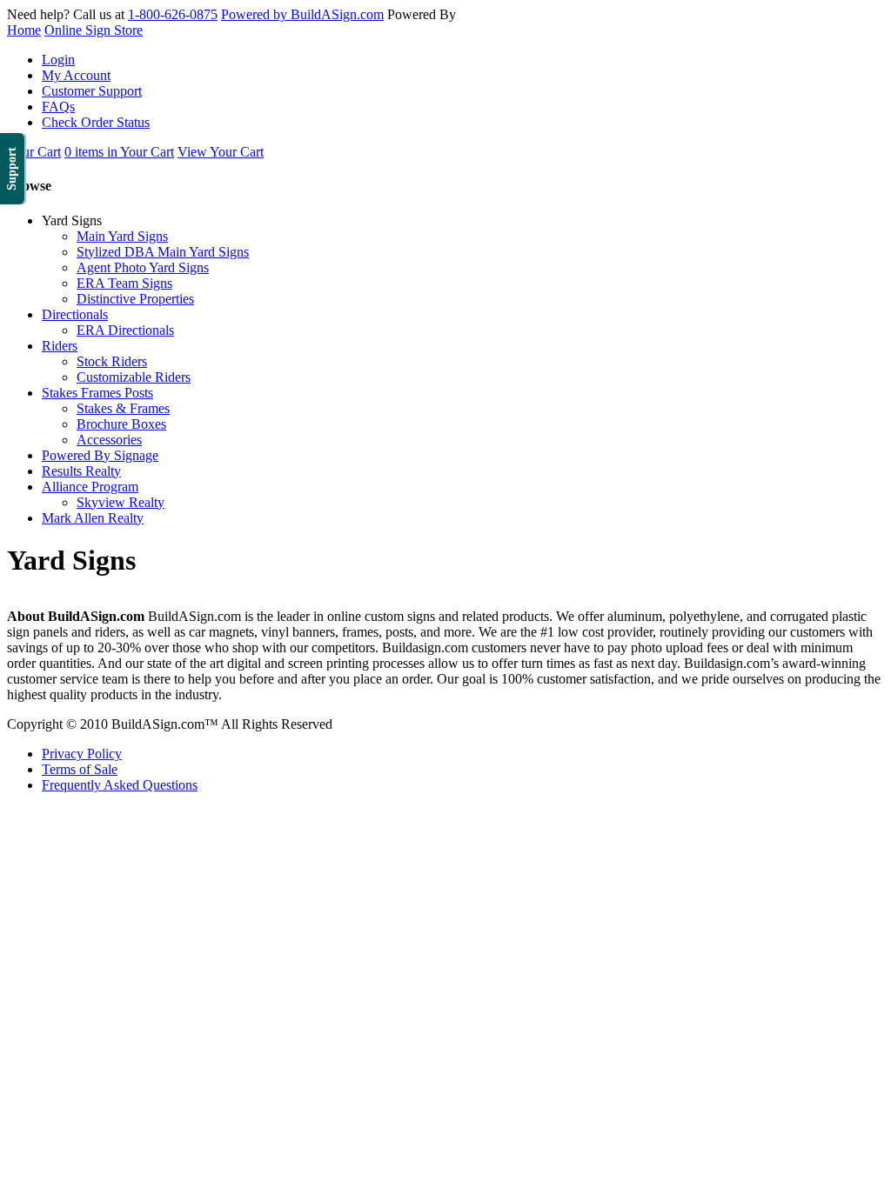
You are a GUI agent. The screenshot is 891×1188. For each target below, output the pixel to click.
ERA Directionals (125, 330)
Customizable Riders (134, 377)
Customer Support (92, 90)
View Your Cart (221, 151)
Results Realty (81, 471)
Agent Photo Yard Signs (143, 267)
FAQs (58, 106)
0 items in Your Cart (119, 151)
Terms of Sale (79, 769)
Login (58, 59)
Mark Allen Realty (93, 518)
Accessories (109, 439)
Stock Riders (112, 361)
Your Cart (34, 151)
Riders (59, 345)
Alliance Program (90, 486)
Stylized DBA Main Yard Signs (163, 251)
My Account (76, 75)
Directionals (75, 314)
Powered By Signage (100, 455)
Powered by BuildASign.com (302, 14)
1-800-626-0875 (173, 14)
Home (24, 30)
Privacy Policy (82, 753)
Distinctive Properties (135, 298)
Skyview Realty (120, 502)
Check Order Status (96, 122)
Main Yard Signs (122, 236)
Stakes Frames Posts (97, 392)
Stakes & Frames (123, 408)
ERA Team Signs (124, 283)
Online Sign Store (93, 30)
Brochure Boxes (121, 424)
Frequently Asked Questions (120, 785)
